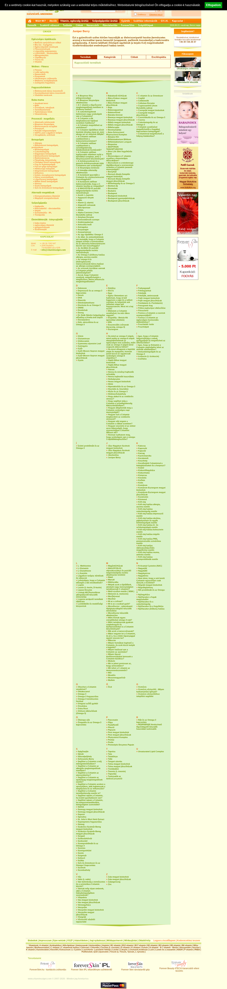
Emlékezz (142, 14)
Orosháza (82, 706)
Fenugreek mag (145, 305)
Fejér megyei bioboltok (149, 298)
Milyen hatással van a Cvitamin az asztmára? (117, 651)
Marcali (111, 580)
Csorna (141, 120)
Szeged (81, 836)
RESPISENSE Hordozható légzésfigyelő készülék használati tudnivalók (149, 726)
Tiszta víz (39, 60)
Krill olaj (142, 502)
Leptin (81, 585)
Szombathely (84, 870)
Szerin (81, 853)
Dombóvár (83, 310)
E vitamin (135, 947)
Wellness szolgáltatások (46, 81)
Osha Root (83, 708)
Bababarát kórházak (117, 96)
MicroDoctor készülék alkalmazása (117, 614)
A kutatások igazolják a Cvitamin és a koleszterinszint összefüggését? (90, 177)
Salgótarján (83, 751)
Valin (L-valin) (84, 879)
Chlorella (95, 947)
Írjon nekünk (59, 940)
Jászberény (113, 455)
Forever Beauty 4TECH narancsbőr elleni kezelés (179, 969)
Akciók (53, 21)
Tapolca (111, 751)
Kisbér (141, 468)
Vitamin (38, 62)
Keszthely (142, 461)
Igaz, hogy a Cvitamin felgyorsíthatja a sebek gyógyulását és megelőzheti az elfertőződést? (150, 339)
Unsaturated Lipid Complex (151, 751)
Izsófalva (142, 359)
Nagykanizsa (144, 573)
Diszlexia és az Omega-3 (89, 305)
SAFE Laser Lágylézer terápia (48, 133)
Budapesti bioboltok (117, 196)
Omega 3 (82, 694)
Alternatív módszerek (45, 122)
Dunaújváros (84, 320)
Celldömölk (143, 101)
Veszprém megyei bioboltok (91, 910)
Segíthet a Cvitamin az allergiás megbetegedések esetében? (88, 768)
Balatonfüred (114, 112)
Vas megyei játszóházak (89, 902)
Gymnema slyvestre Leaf (89, 343)
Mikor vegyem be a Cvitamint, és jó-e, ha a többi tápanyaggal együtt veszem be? (120, 636)
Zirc (110, 884)
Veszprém (82, 907)
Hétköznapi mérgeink (45, 169)
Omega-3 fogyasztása (88, 696)
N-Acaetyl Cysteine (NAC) (150, 566)
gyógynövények (42, 227)
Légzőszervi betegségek (46, 179)
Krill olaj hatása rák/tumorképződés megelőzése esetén (145, 547)
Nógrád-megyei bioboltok (150, 585)
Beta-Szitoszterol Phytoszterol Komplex (116, 133)
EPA (110, 322)
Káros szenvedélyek (44, 177)
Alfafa (80, 210)
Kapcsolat (177, 21)
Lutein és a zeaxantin (165, 950)
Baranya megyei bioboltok (120, 117)
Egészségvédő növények (46, 47)
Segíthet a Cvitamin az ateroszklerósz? (87, 774)
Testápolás (40, 215)
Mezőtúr (112, 599)
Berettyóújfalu (114, 130)
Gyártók (125, 21)
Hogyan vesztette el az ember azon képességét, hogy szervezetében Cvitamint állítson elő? (120, 429)
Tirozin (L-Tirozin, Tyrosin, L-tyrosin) (127, 952)
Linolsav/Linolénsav (138, 950)
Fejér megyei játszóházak (150, 300)
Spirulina (82, 817)
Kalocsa (142, 446)
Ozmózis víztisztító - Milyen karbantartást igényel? (150, 690)
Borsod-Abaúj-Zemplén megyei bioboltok (118, 175)
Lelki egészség (42, 72)
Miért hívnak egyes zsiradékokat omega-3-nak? (119, 619)
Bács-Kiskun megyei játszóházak (116, 104)
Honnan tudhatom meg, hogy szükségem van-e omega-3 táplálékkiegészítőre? (120, 437)
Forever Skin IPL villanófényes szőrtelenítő (91, 969)
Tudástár (67, 25)
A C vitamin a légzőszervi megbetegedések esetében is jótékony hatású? (89, 107)
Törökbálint (113, 769)
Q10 (96, 952)
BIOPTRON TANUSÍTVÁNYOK (114, 148)
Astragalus (83, 227)
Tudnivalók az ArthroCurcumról (114, 777)
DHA (80, 298)
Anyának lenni (41, 103)
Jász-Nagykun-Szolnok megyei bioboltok (118, 447)
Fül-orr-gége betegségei (46, 166)
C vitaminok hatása (70, 947)
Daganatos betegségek (45, 154)
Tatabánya (113, 756)
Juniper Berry (114, 457)
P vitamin (188, 950)
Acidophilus (55, 945)
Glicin (80, 336)
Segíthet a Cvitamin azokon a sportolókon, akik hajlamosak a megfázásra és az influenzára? (90, 786)
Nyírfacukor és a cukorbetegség (144, 603)
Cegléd (141, 98)
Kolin (140, 483)
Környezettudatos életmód (47, 196)
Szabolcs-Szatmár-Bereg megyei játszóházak (88, 832)
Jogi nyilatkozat (97, 940)
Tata (110, 754)
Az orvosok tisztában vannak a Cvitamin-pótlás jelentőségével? (90, 270)
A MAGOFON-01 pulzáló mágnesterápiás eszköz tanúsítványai (88, 190)
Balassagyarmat (115, 110)
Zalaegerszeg (114, 882)
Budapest (112, 193)
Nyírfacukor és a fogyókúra (150, 606)
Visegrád (82, 917)
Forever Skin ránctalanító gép (135, 969)
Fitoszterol (143, 310)
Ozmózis (142, 687)
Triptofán (112, 774)
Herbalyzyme (114, 379)
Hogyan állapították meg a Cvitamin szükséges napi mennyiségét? (119, 410)
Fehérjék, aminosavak (148, 296)
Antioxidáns (95, 945)
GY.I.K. (164, 21)
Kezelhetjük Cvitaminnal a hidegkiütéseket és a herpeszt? (150, 464)
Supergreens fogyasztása (90, 822)
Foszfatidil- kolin (146, 324)
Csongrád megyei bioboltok (151, 110)
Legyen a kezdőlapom (164, 940)
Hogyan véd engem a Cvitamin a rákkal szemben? (119, 422)
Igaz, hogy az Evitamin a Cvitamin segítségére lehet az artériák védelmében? (150, 347)
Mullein (111, 680)
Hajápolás (39, 206)
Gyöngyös (83, 346)
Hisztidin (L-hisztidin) (118, 389)
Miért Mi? (40, 21)
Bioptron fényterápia (44, 124)
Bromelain (113, 188)
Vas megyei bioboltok (88, 900)
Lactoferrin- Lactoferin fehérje (97, 950)
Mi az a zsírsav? (115, 601)
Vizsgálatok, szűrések (45, 135)
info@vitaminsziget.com (53, 250)
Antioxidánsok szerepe (88, 220)
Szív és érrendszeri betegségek (49, 188)
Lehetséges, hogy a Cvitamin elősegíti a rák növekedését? (90, 581)
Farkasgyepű (144, 288)
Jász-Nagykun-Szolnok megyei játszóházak (118, 451)
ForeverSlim (127, 25)
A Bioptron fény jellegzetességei (84, 97)
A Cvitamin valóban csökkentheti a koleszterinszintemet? (86, 138)
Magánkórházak (115, 566)
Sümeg (81, 824)
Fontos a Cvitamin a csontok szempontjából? (150, 314)
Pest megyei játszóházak (119, 735)
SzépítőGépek (145, 25)
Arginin (105, 945)
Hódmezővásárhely (117, 394)
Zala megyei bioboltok (118, 877)
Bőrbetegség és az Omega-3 (121, 183)
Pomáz (111, 740)
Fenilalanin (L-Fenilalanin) (150, 303)
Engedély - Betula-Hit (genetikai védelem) (117, 319)
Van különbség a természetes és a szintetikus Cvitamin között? (90, 884)
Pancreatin (113, 720)
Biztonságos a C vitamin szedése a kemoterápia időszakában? (118, 158)
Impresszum (45, 940)
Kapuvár (142, 451)
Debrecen (82, 288)
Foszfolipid (143, 327)
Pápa (110, 722)
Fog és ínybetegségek (45, 164)
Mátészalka (113, 582)
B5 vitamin (175, 945)
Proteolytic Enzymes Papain (121, 745)
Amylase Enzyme (86, 217)
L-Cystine (76, 950)
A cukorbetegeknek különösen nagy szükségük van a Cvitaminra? (89, 114)
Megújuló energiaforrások (47, 198)
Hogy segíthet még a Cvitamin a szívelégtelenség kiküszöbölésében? (119, 403)
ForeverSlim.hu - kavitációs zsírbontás (48, 969)
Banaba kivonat (115, 115)
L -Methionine (84, 566)
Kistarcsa (142, 475)
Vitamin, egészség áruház (74, 21)
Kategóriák (110, 57)
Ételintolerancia (42, 158)
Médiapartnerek (115, 940)
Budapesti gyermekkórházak (121, 198)
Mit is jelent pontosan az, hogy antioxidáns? (118, 664)
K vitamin (30, 950)
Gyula (80, 360)
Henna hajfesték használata (121, 376)
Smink (38, 210)
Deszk (81, 295)
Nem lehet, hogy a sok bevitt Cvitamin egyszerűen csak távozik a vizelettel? (150, 580)
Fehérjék (142, 293)
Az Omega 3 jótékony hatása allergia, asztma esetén (90, 256)
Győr (80, 348)
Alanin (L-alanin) (85, 202)
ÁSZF (70, 940)
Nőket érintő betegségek (46, 181)
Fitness (38, 70)
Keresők (31, 25)
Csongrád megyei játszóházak (145, 114)
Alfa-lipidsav (68, 945)
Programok (40, 76)
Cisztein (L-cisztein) (110, 947)
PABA (197, 950)
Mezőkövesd (114, 596)
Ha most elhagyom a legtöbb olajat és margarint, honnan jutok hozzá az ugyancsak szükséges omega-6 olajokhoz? (120, 353)
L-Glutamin (83, 568)
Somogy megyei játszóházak (91, 812)
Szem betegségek (43, 186)
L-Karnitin (82, 573)
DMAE (81, 308)
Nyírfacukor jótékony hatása (151, 609)
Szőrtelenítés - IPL (43, 213)
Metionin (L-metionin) (118, 594)
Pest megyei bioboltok (118, 732)
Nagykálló (142, 571)
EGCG (111, 291)
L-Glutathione (84, 571)
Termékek (85, 57)
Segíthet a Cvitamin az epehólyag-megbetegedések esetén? (89, 779)
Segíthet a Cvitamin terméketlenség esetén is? (88, 792)
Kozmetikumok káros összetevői (50, 93)
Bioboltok (32, 940)
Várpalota (82, 897)
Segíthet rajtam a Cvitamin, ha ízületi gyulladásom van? (89, 796)
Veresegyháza (84, 905)
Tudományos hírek (43, 112)
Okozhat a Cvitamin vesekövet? (86, 688)
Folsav (145, 947)
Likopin (123, 950)
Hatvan (111, 369)
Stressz (38, 183)
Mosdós (111, 675)
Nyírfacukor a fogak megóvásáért (146, 598)
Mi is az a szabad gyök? (119, 604)
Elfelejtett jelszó (155, 14)
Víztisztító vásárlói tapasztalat (85, 920)
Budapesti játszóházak (118, 201)
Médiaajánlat (130, 940)
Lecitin (115, 950)
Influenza (39, 173)
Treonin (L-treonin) (117, 771)
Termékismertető (42, 110)
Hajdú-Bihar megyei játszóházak (116, 366)
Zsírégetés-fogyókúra (45, 83)
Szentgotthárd (84, 850)
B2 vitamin (152, 945)
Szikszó (81, 858)
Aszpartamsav (84, 232)
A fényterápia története (88, 168)
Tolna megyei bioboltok (119, 764)
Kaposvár (142, 448)
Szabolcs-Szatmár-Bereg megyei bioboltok (88, 828)
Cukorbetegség (42, 152)
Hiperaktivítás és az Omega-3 (121, 386)
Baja (110, 107)
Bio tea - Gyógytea (43, 45)
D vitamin (125, 947)
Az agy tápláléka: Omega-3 (90, 234)
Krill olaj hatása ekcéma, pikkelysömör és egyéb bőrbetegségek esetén (148, 520)
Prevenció (39, 128)
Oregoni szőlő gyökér (88, 703)
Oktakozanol (84, 691)
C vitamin (55, 947)
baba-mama (40, 223)
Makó (110, 577)
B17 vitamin (140, 945)
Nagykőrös (143, 576)
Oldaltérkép (144, 940)
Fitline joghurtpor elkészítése (151, 308)
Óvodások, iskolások (44, 108)
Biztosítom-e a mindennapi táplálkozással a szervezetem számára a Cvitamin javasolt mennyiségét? (119, 166)
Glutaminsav (84, 338)
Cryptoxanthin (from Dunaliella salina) (146, 107)
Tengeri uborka (115, 761)
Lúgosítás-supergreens (46, 51)
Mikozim (112, 640)
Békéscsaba (113, 127)
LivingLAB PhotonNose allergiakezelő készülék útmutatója (88, 594)
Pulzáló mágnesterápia (45, 131)
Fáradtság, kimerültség (45, 160)
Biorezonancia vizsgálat (46, 126)
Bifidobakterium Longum (120, 142)
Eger (110, 293)
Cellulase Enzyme (146, 103)
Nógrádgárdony (145, 587)
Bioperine (112, 144)
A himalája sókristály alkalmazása (86, 171)
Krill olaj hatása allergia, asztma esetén (148, 505)
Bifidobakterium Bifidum (119, 139)
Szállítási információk (145, 21)
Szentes (81, 848)
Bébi (37, 105)
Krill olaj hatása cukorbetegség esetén (146, 510)
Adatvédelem (81, 940)
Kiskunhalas (144, 473)
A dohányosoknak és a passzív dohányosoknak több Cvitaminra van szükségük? (90, 163)
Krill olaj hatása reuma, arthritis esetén (147, 553)
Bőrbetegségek (42, 149)
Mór (110, 673)
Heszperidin (185, 947)
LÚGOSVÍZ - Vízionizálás (46, 53)
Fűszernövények (42, 49)
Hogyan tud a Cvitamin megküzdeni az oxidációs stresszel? (118, 416)
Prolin (111, 742)
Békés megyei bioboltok (119, 122)
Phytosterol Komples (118, 737)
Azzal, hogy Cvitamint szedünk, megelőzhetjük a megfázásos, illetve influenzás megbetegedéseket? (90, 278)
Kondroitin (143, 497)
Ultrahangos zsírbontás (46, 78)
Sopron (81, 814)
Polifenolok (87, 952)
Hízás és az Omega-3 (118, 391)
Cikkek (79, 25)
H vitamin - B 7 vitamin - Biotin (164, 947)
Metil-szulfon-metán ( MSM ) (121, 591)
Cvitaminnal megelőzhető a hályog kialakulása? (150, 135)
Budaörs (112, 191)
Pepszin (111, 730)
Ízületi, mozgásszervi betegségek (50, 175)
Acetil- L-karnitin (85, 195)
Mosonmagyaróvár (116, 678)
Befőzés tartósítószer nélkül (48, 43)
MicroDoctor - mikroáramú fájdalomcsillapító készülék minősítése (119, 608)
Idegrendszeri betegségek (47, 171)
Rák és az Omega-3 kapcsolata (146, 721)
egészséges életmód (44, 225)
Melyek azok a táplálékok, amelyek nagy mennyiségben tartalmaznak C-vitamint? (119, 587)
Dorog (81, 313)
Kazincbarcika (144, 456)
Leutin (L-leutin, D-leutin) (90, 587)
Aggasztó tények (86, 198)
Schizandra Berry (86, 759)
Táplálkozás (40, 57)
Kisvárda (142, 478)
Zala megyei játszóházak (119, 879)
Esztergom (113, 329)
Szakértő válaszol (49, 25)
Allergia (38, 143)
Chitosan (85, 947)
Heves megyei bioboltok (119, 381)
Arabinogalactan (85, 222)
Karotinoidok (43, 950)
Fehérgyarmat (144, 291)
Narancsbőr (93, 25)
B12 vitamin (127, 945)
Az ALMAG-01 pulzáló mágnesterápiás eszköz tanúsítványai (87, 250)
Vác (79, 877)
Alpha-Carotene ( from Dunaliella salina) (87, 213)
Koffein (141, 480)
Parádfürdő (113, 725)
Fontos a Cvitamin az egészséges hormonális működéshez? (147, 320)
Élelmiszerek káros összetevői (49, 91)
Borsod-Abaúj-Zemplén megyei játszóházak (118, 180)
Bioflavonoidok (42, 947)
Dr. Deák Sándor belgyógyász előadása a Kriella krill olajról (90, 316)
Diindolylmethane (86, 303)
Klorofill (54, 950)
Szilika (81, 860)
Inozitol (196, 947)
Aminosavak (82, 945)
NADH (180, 950)
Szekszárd (82, 841)
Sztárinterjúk (41, 229)
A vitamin (43, 945)
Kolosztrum (64, 950)
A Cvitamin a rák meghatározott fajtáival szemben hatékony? (87, 120)
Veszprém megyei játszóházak (85, 913)
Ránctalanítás (110, 25)
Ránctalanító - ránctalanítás (47, 208)
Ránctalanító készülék (188, 82)
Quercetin (103, 952)
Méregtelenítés (41, 55)
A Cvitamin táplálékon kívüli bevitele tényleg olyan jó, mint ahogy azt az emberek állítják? (90, 132)
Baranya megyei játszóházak (121, 120)
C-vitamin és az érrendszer (150, 96)
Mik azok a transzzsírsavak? (121, 631)
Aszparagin (83, 229)
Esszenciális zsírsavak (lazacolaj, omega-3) (117, 326)
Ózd (110, 687)
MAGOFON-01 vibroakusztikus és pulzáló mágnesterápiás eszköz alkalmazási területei (118, 571)
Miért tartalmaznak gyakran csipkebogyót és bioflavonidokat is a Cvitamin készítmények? (120, 625)
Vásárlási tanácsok (43, 95)
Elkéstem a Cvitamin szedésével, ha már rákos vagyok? (118, 313)
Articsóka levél (85, 225)
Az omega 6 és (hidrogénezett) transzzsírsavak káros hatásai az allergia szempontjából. (90, 262)
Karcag (141, 453)
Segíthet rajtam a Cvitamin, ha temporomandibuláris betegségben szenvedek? (89, 802)
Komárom (142, 485)
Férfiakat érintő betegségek (47, 162)
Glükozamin (83, 341)
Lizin (151, 950)
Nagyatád (142, 568)
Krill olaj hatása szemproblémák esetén (147, 558)
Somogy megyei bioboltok (90, 809)
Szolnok (81, 868)
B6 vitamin (187, 945)
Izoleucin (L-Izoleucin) (148, 356)
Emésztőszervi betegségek (47, 156)
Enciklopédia (159, 57)
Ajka (80, 200)
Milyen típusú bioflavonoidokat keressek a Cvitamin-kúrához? (119, 656)
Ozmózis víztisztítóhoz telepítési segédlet (148, 695)
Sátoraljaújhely (85, 756)
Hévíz (110, 384)
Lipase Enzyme (85, 590)
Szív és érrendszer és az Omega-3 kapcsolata (88, 864)
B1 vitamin (116, 945)
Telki (110, 759)
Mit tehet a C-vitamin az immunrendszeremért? (118, 669)
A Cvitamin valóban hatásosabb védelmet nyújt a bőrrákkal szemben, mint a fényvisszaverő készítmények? (90, 155)
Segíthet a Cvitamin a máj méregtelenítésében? (89, 762)
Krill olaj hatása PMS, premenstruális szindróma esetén (148, 541)
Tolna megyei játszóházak (120, 766)
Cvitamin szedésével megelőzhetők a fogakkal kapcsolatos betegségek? (148, 129)
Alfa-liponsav (84, 207)
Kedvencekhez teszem (188, 940)
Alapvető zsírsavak (86, 205)
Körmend (142, 499)
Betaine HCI (113, 137)
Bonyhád (112, 172)
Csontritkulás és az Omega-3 (151, 117)
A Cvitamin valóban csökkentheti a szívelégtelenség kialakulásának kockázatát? (89, 146)
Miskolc (111, 661)
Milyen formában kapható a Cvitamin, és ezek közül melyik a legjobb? (120, 645)
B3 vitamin (164, 945)
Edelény (111, 288)
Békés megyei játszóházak (120, 125)
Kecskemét (143, 458)
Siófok (81, 807)
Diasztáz (82, 300)
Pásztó (111, 727)
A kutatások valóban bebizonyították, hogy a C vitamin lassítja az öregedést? (90, 184)
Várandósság (41, 114)
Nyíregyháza (144, 594)
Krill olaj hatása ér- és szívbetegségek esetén (147, 526)
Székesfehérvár (85, 838)
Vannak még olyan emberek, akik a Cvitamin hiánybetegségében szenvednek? (90, 891)
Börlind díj (113, 186)
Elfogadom (213, 5)
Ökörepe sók (84, 720)
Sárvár (81, 754)
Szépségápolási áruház (105, 21)
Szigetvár (82, 855)
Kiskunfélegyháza (146, 470)
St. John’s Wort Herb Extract (91, 819)
